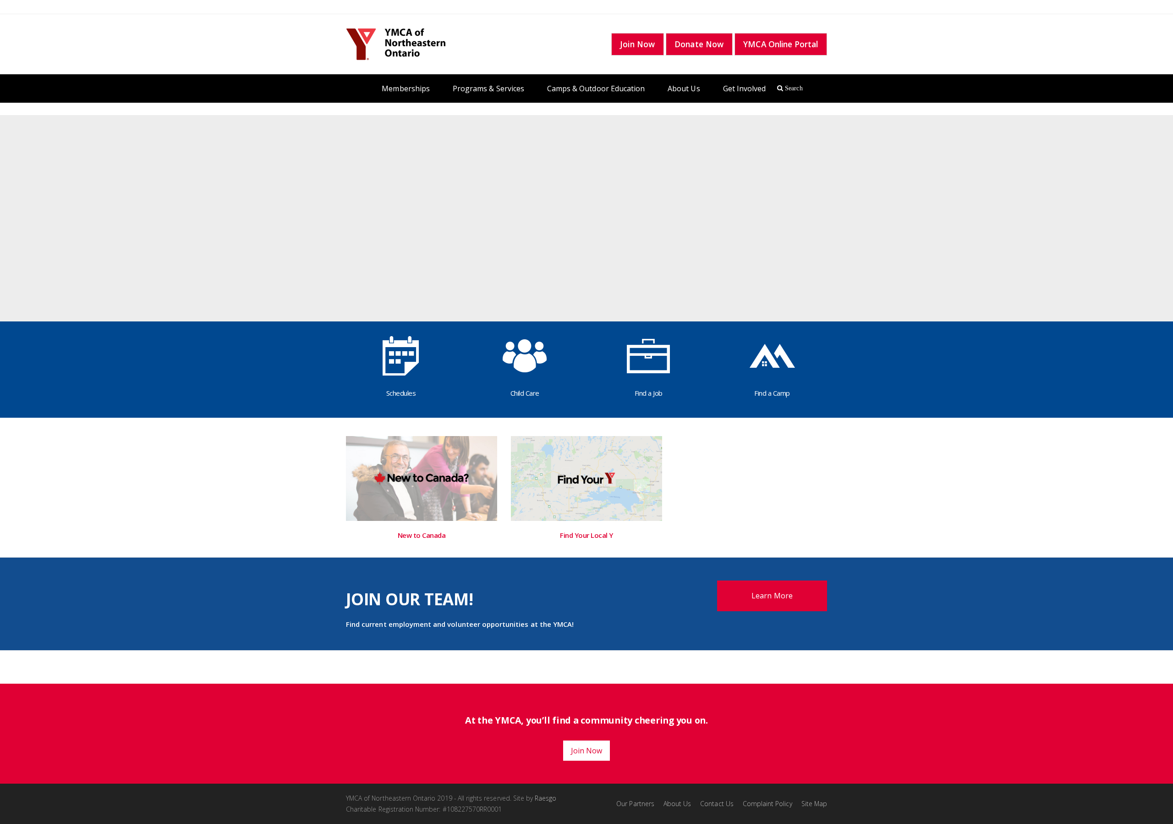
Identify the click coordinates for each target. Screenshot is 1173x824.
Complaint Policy (767, 803)
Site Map (814, 803)
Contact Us (717, 803)
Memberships (406, 88)
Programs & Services (488, 88)
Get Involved (744, 88)
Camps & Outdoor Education (596, 88)
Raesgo (545, 798)
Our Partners (635, 803)
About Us (684, 88)
